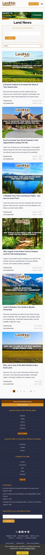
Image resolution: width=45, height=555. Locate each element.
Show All (22, 479)
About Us (11, 538)
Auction (22, 462)
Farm (22, 468)
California (22, 428)
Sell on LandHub (23, 405)
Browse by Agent (23, 536)
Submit (10, 38)
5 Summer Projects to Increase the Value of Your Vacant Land (20, 488)
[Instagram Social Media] (20, 532)
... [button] (27, 391)
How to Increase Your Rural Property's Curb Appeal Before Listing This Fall (21, 495)
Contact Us (19, 538)
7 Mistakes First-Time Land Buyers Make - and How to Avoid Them (22, 502)
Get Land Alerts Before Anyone (22, 401)
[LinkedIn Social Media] (28, 532)
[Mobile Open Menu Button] (42, 4)
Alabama (22, 416)
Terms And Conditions (33, 543)
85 (31, 391)
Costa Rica (22, 444)
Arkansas (22, 425)
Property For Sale (11, 536)
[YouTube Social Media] (25, 532)
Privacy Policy (10, 543)
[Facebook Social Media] (22, 532)
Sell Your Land (34, 4)
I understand (22, 553)
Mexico (22, 450)
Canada (22, 447)
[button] (10, 391)
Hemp (22, 471)
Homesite (22, 474)
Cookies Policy (29, 548)
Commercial (22, 465)
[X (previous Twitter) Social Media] (17, 532)
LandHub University (30, 538)
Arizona (22, 422)
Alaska (22, 419)
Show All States (22, 433)
